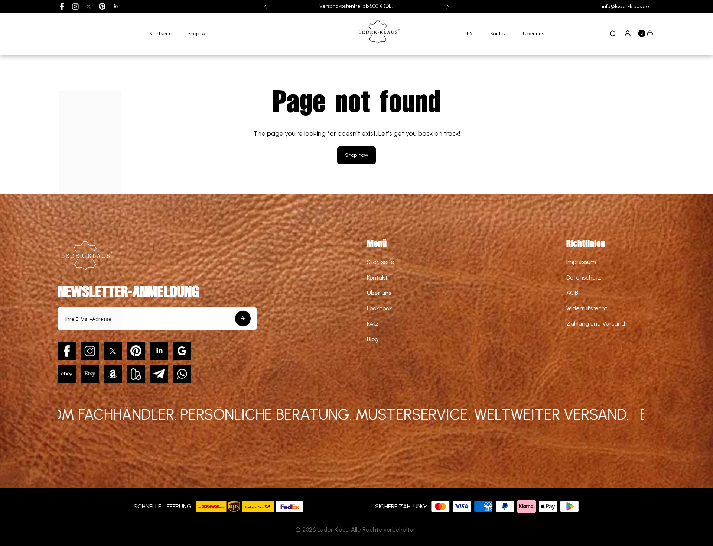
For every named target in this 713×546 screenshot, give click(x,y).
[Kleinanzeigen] (136, 374)
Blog (372, 339)
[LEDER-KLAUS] (378, 45)
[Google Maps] (182, 351)
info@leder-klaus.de (625, 6)
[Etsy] (90, 374)
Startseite (160, 33)
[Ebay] (67, 374)
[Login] (627, 33)
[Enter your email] (243, 318)
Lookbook (379, 308)
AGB (572, 292)
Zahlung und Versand (595, 323)
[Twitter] (88, 6)
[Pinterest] (102, 6)
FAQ (372, 323)
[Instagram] (75, 6)
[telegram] (159, 374)
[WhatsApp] (182, 374)
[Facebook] (62, 6)
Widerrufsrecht (586, 308)
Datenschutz (583, 277)
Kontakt (499, 33)
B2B (471, 33)
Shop (193, 33)
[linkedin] (115, 6)
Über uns (533, 33)
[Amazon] (113, 374)
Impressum (581, 261)
